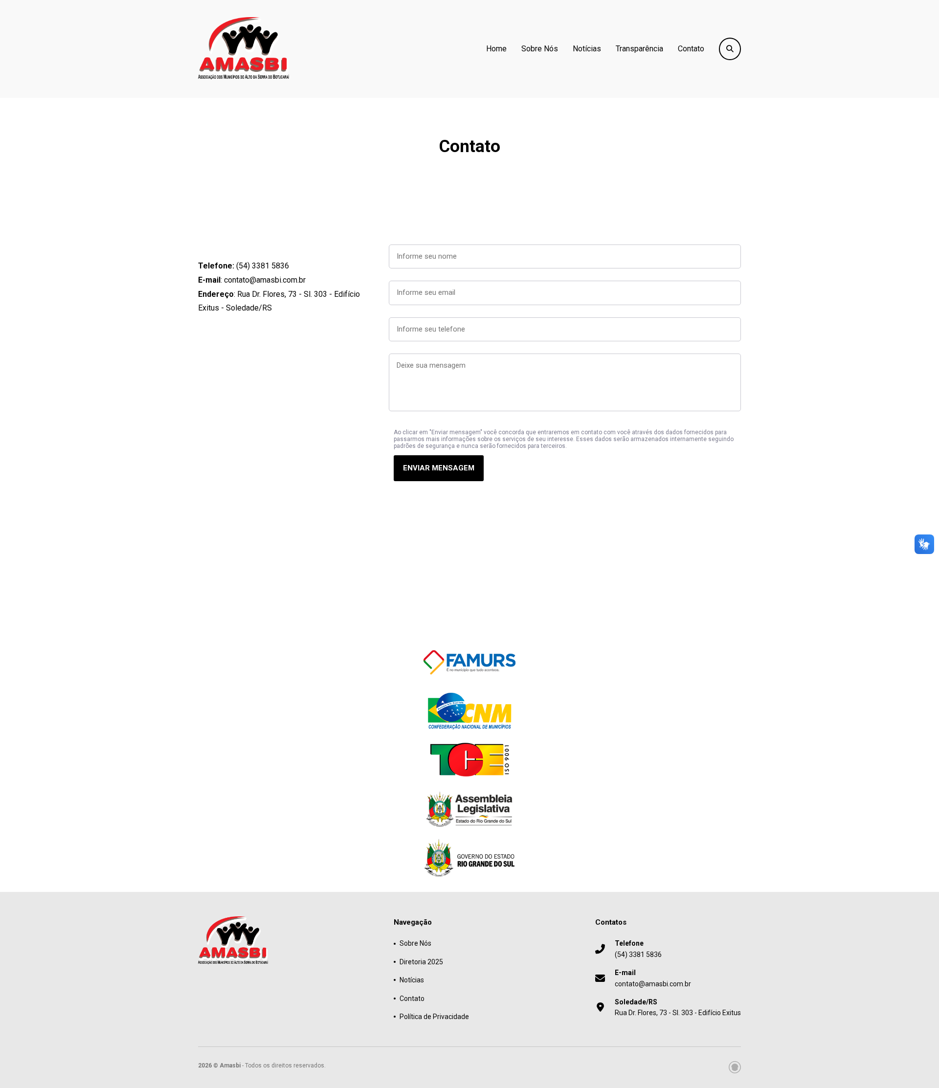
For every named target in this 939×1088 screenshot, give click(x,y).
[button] (439, 468)
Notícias (587, 48)
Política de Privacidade (434, 1017)
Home (496, 48)
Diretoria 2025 (421, 962)
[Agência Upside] (735, 1067)
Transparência (639, 48)
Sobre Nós (539, 48)
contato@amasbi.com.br (653, 978)
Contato (691, 48)
